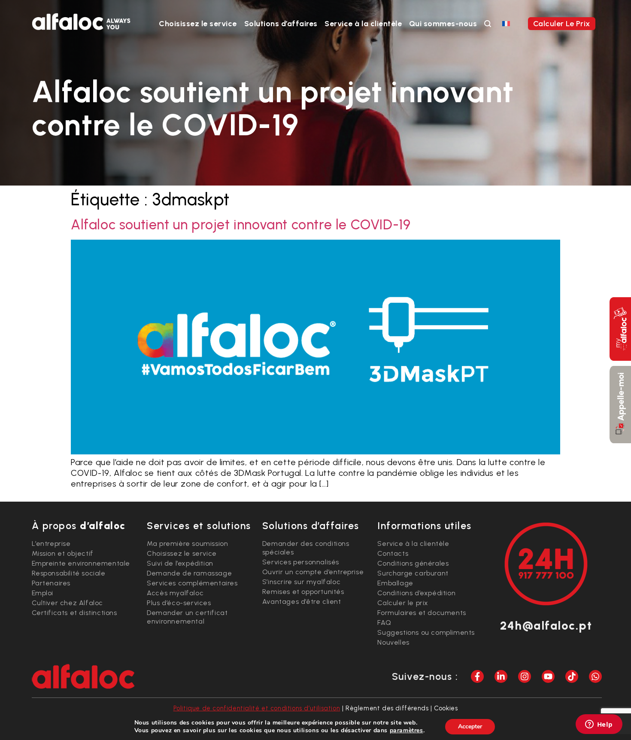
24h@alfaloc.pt (546, 625)
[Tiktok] (571, 676)
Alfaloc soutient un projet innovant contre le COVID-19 (240, 224)
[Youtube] (548, 676)
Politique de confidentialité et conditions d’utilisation (256, 708)
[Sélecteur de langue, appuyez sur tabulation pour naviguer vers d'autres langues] (506, 23)
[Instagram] (524, 676)
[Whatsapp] (595, 676)
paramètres (406, 730)
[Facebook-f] (477, 676)
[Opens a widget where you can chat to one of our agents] (598, 725)
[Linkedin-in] (500, 676)
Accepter (470, 726)
